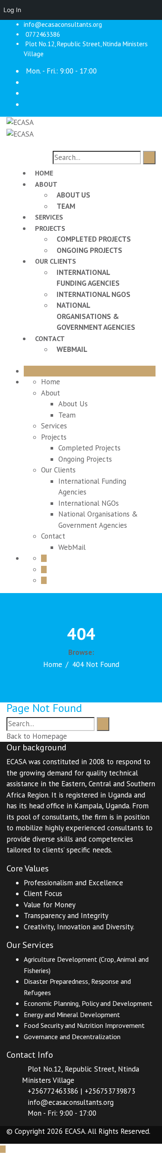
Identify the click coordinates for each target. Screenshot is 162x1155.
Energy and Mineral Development (72, 1014)
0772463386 (42, 34)
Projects (50, 228)
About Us (73, 195)
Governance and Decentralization (72, 1036)
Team (66, 206)
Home (44, 173)
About (46, 184)
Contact (50, 338)
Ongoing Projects (89, 250)
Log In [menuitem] (12, 9)
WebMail (72, 349)
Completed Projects (94, 239)
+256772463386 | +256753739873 (81, 1091)
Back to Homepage (36, 736)
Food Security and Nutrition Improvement (84, 1025)
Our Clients (55, 261)
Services (49, 217)
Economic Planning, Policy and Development (88, 1003)
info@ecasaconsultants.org (63, 24)
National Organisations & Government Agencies (96, 316)
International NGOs (93, 294)
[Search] (149, 158)
